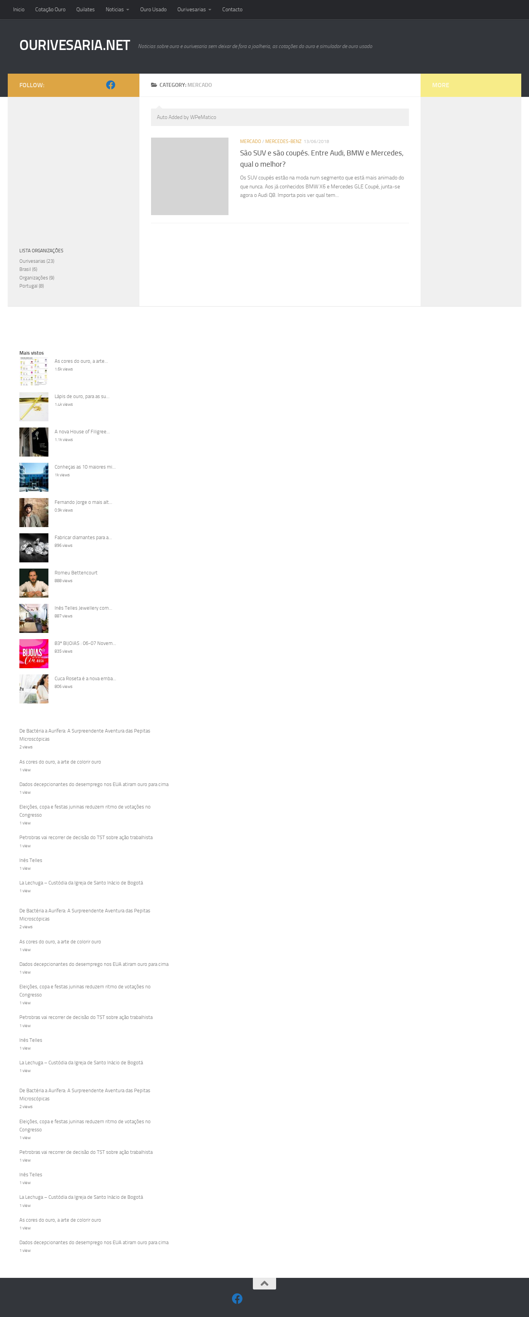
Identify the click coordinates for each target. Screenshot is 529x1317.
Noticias (115, 9)
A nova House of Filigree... (82, 431)
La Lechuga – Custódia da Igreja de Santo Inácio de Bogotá (81, 883)
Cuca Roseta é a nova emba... (85, 678)
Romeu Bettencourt (76, 573)
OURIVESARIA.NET (74, 44)
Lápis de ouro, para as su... (82, 396)
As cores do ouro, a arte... (81, 361)
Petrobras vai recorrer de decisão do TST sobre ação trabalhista (86, 837)
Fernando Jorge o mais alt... (83, 502)
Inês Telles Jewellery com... (83, 608)
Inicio (18, 9)
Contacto (232, 9)
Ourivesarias (191, 9)
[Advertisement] (264, 403)
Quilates (85, 9)
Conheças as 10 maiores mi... (85, 467)
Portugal (28, 286)
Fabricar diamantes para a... (83, 537)
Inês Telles (30, 860)
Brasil (25, 269)
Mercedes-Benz (283, 141)
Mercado (250, 141)
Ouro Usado (153, 9)
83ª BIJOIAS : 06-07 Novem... (85, 643)
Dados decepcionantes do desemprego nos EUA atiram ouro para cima (93, 784)
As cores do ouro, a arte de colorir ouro (60, 762)
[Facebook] (110, 85)
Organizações (33, 278)
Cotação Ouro (50, 9)
